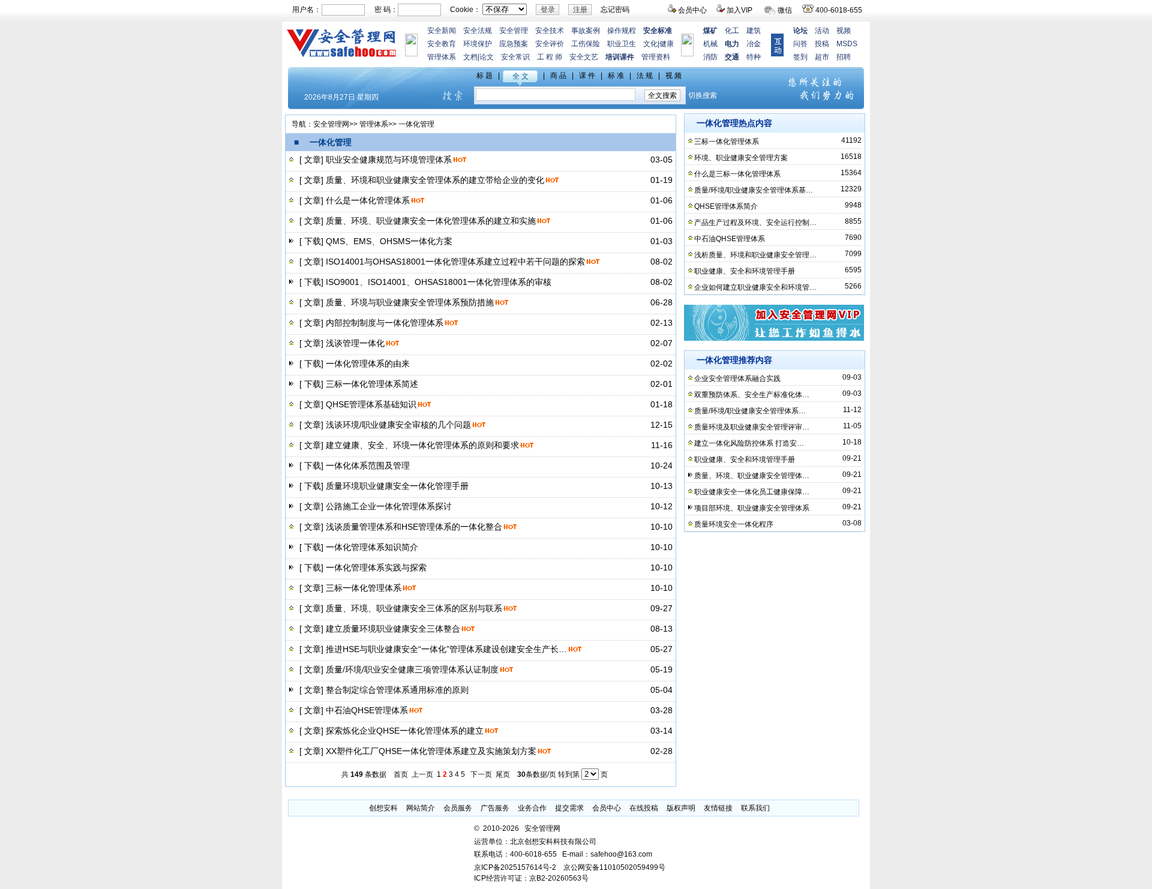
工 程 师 (549, 57)
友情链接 (718, 808)
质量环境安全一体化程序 (733, 524)
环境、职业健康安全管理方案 (741, 158)
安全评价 (549, 44)
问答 (800, 44)
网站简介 (420, 808)
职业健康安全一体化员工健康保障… (751, 492)
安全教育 (441, 44)
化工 (732, 30)
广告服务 (495, 808)
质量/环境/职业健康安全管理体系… (750, 411)
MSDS (846, 44)
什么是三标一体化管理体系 (737, 174)
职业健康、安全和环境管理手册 (744, 271)
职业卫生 (621, 44)
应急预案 (513, 44)
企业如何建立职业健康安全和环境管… (755, 287)
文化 (650, 44)
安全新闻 (441, 30)
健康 (666, 44)
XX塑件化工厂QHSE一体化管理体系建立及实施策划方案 (431, 751)
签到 (800, 57)
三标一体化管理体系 (363, 588)
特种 (753, 57)
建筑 (753, 30)
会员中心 (692, 10)
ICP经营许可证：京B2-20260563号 (531, 878)
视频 (843, 30)
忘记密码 (615, 9)
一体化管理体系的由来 (368, 363)
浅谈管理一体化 (355, 343)
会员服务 (457, 808)
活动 (822, 30)
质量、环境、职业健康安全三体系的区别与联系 (414, 608)
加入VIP (739, 10)
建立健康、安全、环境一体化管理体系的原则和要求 (422, 445)
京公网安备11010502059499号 (614, 867)
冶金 (753, 44)
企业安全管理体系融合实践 (737, 378)
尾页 (503, 774)
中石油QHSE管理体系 (367, 710)
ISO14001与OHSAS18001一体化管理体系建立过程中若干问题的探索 (455, 261)
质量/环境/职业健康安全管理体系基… (753, 190)
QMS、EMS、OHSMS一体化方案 (389, 241)
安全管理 (513, 30)
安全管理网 (331, 124)
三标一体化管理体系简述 (372, 384)
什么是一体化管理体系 (368, 200)
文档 (470, 57)
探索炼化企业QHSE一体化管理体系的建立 (405, 730)
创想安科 (383, 808)
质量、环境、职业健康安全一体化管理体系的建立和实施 (431, 221)
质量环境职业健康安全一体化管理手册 (397, 486)
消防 (710, 57)
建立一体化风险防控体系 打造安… (749, 443)
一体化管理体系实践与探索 (376, 567)
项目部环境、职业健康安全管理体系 (751, 508)
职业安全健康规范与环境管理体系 (389, 159)
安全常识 (515, 57)
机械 (710, 44)
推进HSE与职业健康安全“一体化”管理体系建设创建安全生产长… (446, 649)
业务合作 (532, 808)
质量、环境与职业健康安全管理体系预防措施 (410, 302)
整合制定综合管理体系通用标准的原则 (397, 690)
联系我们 (755, 808)
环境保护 (477, 44)
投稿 (822, 44)
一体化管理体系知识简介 (372, 547)
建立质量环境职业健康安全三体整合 (393, 628)
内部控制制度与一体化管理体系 (384, 323)
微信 (785, 10)
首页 (401, 774)
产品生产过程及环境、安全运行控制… (755, 222)
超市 (822, 57)
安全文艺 (583, 57)
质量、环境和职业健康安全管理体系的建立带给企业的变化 (435, 180)
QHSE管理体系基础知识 (371, 404)
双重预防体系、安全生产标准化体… (751, 395)
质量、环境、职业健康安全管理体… (751, 475)
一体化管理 (416, 124)
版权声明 (681, 808)
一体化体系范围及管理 (368, 465)
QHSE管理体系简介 (726, 206)
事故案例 (585, 30)
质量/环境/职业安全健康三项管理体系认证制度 (412, 669)
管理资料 (655, 57)
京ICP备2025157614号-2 (515, 867)
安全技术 (549, 30)
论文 (486, 57)
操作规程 (621, 30)
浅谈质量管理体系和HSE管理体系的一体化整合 (414, 526)
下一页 (481, 774)
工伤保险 (585, 44)
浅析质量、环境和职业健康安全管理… (755, 255)
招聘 (843, 57)
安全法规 (477, 30)
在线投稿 (643, 808)
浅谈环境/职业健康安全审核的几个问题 (398, 425)
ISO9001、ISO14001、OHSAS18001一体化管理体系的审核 (438, 282)
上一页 (422, 774)
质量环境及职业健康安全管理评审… (751, 427)
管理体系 (441, 57)
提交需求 (569, 808)
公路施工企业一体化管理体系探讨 (389, 506)
